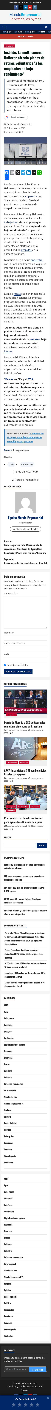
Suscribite (37, 1370)
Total (18, 479)
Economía (8, 1051)
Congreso (11, 807)
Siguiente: (25, 561)
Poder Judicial (10, 1123)
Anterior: (25, 547)
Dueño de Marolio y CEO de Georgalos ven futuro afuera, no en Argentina (24, 724)
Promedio (30, 479)
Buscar (7, 837)
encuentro (37, 260)
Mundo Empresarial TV (13, 1103)
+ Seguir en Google (17, 117)
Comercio (8, 1025)
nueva (17, 293)
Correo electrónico (14, 643)
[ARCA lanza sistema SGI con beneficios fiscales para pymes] (25, 751)
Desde (9, 379)
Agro (6, 1011)
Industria (8, 1077)
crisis (11, 464)
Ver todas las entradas (25, 529)
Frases (7, 1064)
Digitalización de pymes (14, 1044)
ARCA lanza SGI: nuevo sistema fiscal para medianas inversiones (22, 900)
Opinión (7, 1116)
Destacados (12, 763)
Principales (9, 1136)
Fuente (8, 450)
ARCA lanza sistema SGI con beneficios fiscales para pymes (25, 772)
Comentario (11, 593)
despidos (26, 250)
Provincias (8, 1143)
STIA (30, 379)
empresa (35, 339)
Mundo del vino (10, 1097)
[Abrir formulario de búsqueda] (46, 27)
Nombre (9, 632)
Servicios (8, 1149)
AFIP (6, 1005)
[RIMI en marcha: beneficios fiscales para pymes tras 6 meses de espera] (25, 799)
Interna (8, 351)
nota (34, 471)
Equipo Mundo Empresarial (19, 124)
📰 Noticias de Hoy (25, 36)
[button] (4, 27)
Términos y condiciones (19, 1386)
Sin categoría (10, 1156)
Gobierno (11, 810)
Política (7, 1129)
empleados (30, 196)
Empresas (9, 46)
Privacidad (37, 1386)
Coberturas (9, 1018)
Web (6, 654)
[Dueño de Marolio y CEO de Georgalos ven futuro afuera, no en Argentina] (25, 704)
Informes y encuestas (13, 1083)
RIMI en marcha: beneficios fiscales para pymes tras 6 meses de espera (23, 820)
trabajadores (11, 222)
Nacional (7, 1110)
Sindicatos (8, 1162)
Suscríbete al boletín (17, 665)
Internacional (10, 1090)
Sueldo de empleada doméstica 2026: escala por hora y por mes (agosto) (23, 953)
